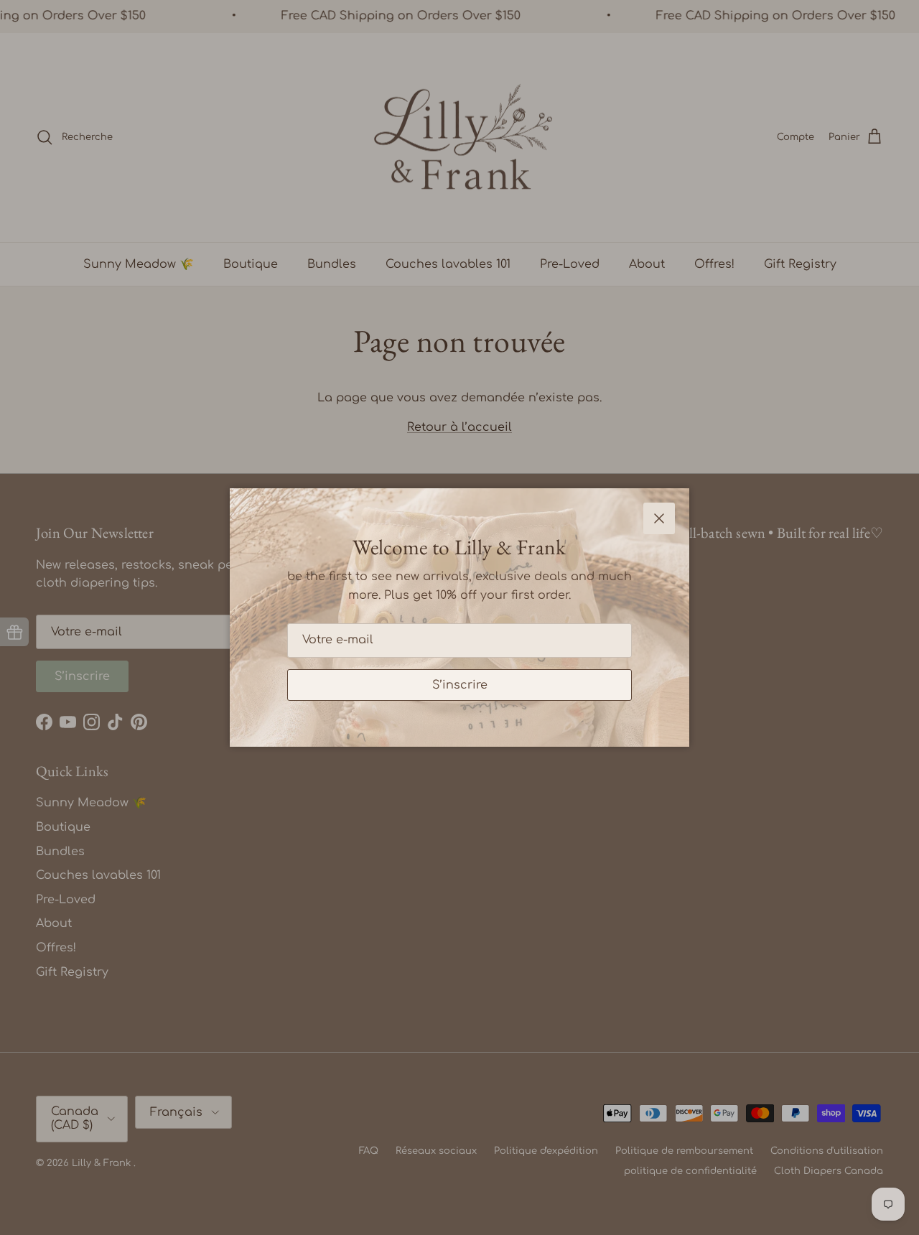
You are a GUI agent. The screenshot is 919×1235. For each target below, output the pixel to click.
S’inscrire (460, 685)
